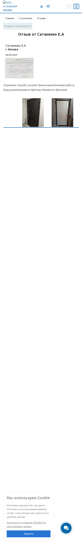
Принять (28, 534)
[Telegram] (54, 6)
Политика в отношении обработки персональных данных (26, 524)
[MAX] (62, 6)
